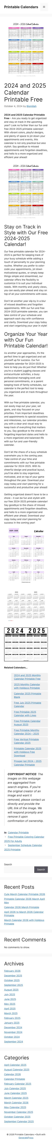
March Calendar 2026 (16, 1102)
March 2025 (10, 1013)
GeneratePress (26, 1137)
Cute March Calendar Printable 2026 (24, 894)
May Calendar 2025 (15, 1107)
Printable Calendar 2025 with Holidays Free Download (27, 752)
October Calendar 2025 (17, 1116)
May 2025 (9, 1004)
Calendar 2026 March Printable (21, 907)
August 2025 (11, 989)
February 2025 (12, 1018)
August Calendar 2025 (16, 1069)
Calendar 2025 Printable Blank (27, 695)
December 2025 (13, 975)
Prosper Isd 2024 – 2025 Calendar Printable (27, 763)
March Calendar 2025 (16, 1098)
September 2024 (13, 1041)
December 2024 (13, 1027)
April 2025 (10, 1008)
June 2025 (10, 999)
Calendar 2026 (12, 1074)
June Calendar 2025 (15, 1093)
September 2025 (13, 985)
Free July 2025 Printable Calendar (27, 704)
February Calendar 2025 (17, 1083)
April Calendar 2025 (15, 1065)
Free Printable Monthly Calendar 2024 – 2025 (26, 732)
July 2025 (9, 994)
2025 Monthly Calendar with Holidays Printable (27, 686)
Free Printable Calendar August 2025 (27, 723)
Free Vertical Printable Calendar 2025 (26, 741)
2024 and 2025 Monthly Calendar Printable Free (27, 677)
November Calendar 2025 (18, 1112)
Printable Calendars (21, 7)
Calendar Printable (18, 832)
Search (8, 864)
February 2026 (12, 971)
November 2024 (13, 1032)
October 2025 (12, 980)
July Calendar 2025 (15, 1088)
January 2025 (11, 1022)
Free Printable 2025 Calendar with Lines (25, 714)
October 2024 (12, 1037)
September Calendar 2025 (19, 1121)
